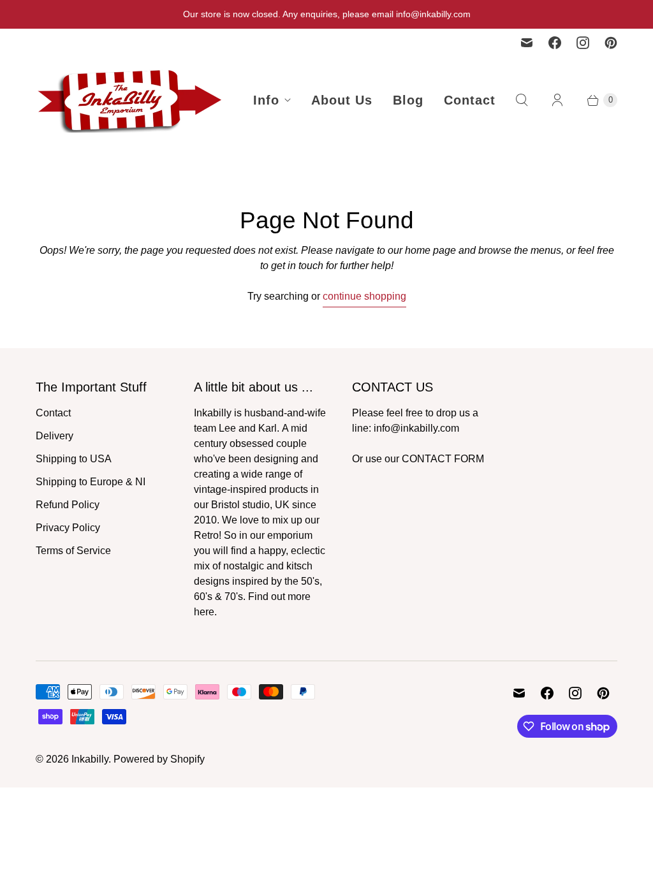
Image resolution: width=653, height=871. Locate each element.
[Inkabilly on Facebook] (555, 43)
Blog (408, 100)
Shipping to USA (74, 458)
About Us (341, 100)
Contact (469, 100)
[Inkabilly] (131, 100)
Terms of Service (73, 550)
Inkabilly (89, 759)
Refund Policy (67, 504)
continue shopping (364, 296)
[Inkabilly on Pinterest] (611, 43)
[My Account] (557, 100)
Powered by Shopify (159, 759)
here (204, 611)
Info (266, 100)
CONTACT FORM (443, 458)
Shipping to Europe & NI (90, 481)
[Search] (521, 100)
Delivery (54, 435)
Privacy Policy (68, 527)
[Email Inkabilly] (527, 43)
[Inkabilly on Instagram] (583, 43)
